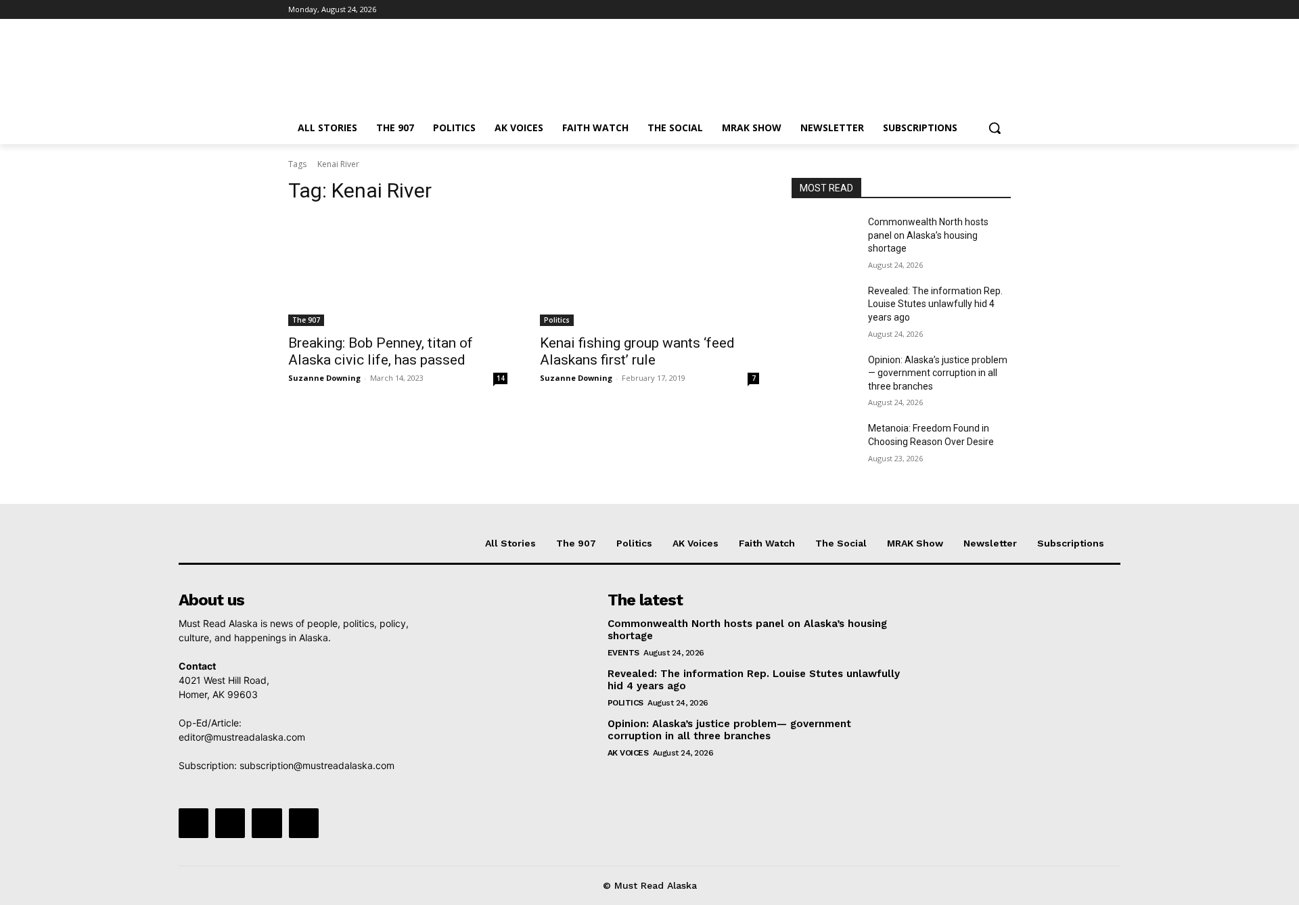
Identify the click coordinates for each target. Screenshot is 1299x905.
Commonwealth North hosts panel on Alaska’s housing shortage (928, 235)
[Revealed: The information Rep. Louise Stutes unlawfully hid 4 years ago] (824, 308)
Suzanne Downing (324, 378)
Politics (557, 320)
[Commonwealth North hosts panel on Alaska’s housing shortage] (824, 239)
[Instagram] (947, 10)
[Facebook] (928, 10)
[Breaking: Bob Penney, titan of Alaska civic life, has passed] (397, 271)
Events (623, 652)
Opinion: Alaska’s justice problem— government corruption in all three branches (937, 373)
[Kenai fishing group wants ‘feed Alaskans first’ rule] (649, 271)
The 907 (306, 320)
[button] (994, 128)
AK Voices (628, 753)
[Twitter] (966, 10)
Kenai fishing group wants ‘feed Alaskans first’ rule (637, 351)
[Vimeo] (984, 10)
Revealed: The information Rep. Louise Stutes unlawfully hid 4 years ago (935, 304)
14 (501, 378)
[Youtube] (1003, 10)
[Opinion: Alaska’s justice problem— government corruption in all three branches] (824, 377)
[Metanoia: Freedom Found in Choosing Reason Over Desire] (824, 445)
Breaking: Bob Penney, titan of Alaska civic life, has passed (380, 351)
